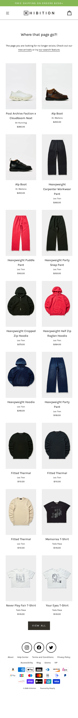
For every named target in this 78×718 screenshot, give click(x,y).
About (10, 657)
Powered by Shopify (47, 688)
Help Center (22, 657)
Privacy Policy (63, 657)
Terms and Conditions (43, 657)
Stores (47, 662)
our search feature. (49, 49)
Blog (39, 662)
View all (39, 625)
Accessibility (27, 662)
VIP (56, 662)
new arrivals (25, 49)
